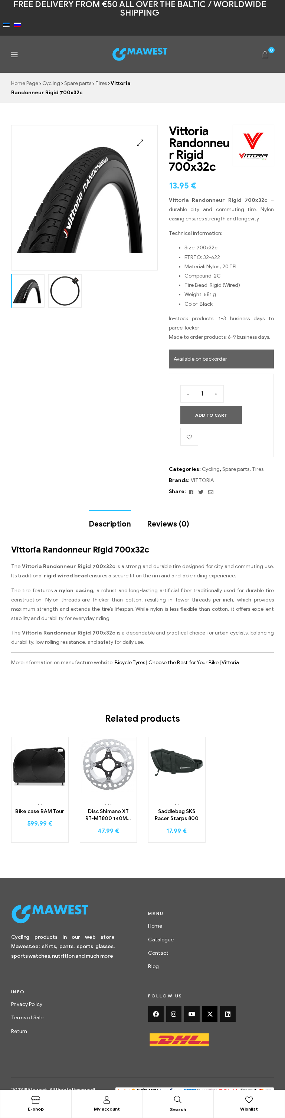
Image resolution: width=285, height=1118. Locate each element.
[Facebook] (156, 1014)
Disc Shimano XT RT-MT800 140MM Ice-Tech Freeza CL (108, 815)
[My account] (107, 1100)
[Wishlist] (249, 1100)
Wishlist (249, 1109)
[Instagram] (174, 1014)
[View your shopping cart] (265, 54)
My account (107, 1109)
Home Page (24, 83)
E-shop (36, 1109)
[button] (140, 142)
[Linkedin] (228, 1014)
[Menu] (14, 54)
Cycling (51, 83)
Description (110, 524)
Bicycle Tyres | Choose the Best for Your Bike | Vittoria (177, 662)
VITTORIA (202, 480)
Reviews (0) (168, 524)
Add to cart (211, 415)
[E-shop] (35, 1100)
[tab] (110, 520)
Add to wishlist (189, 437)
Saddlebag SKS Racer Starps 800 (177, 815)
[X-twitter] (210, 1014)
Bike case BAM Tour (39, 811)
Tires (101, 83)
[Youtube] (192, 1014)
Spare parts (77, 83)
